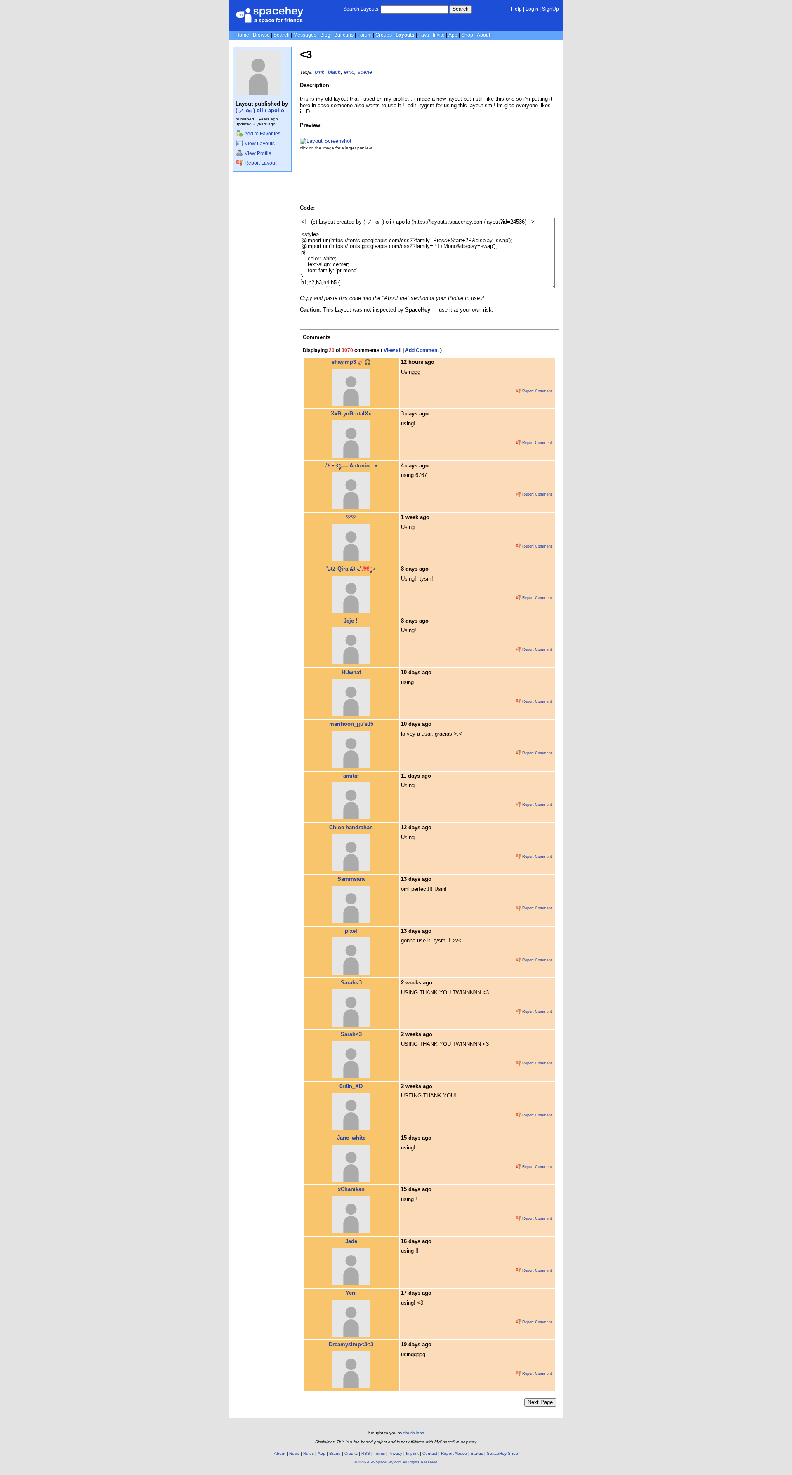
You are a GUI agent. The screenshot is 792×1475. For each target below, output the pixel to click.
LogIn (532, 9)
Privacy (395, 1453)
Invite (439, 35)
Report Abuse (454, 1453)
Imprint (412, 1453)
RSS (365, 1453)
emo (349, 72)
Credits (351, 1453)
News (294, 1453)
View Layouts (259, 143)
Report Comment (536, 391)
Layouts (405, 35)
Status (477, 1453)
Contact (429, 1453)
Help (516, 9)
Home (242, 35)
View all (392, 350)
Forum (364, 35)
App (452, 35)
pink (320, 72)
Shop (467, 35)
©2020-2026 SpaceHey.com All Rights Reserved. (396, 1462)
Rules (308, 1453)
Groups (383, 35)
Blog (325, 35)
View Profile (257, 153)
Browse (261, 35)
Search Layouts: (361, 9)
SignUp (550, 9)
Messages (304, 35)
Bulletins (344, 35)
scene (365, 72)
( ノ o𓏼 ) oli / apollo (260, 110)
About (483, 35)
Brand (335, 1453)
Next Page (540, 1402)
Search (461, 9)
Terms (379, 1453)
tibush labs (413, 1432)
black (334, 72)
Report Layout (259, 163)
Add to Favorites (261, 134)
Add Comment (422, 350)
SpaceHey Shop (502, 1453)
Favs (423, 35)
